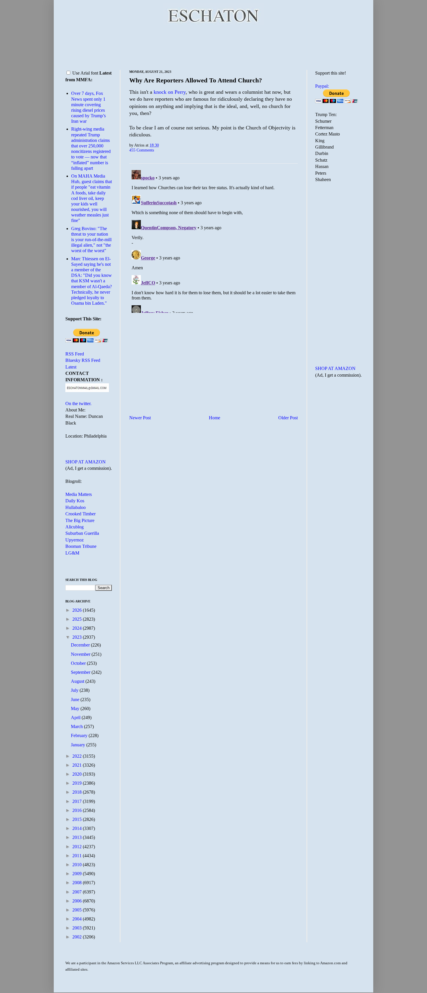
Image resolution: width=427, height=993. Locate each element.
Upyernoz (74, 539)
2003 (77, 927)
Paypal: (322, 86)
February (80, 735)
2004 (77, 918)
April (76, 717)
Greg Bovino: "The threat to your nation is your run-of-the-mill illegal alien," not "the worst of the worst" (91, 239)
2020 (77, 774)
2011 (77, 855)
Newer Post (140, 417)
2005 (77, 909)
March (77, 726)
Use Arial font (85, 73)
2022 (77, 756)
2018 (77, 792)
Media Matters (78, 494)
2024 (77, 628)
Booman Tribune (80, 546)
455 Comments (141, 150)
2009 (77, 873)
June (75, 699)
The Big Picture (79, 520)
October (79, 663)
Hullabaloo (75, 507)
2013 (77, 837)
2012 (77, 846)
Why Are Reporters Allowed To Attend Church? (195, 80)
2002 (77, 936)
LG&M (72, 552)
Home (214, 417)
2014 (77, 828)
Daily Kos (74, 500)
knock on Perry (170, 92)
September (81, 672)
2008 (77, 882)
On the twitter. (78, 403)
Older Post (288, 417)
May (75, 708)
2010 (77, 864)
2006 (77, 900)
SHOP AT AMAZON (85, 461)
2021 (77, 765)
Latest (70, 366)
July (75, 690)
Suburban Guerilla (82, 533)
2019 (77, 783)
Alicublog (74, 526)
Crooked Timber (80, 513)
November (81, 654)
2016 (77, 810)
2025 (77, 619)
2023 (77, 637)
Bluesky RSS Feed (82, 360)
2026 (77, 610)
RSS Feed (74, 353)
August (78, 681)
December (81, 644)
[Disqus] (213, 240)
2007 (77, 891)
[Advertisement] (213, 46)
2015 (77, 819)
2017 (77, 801)
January (78, 744)
